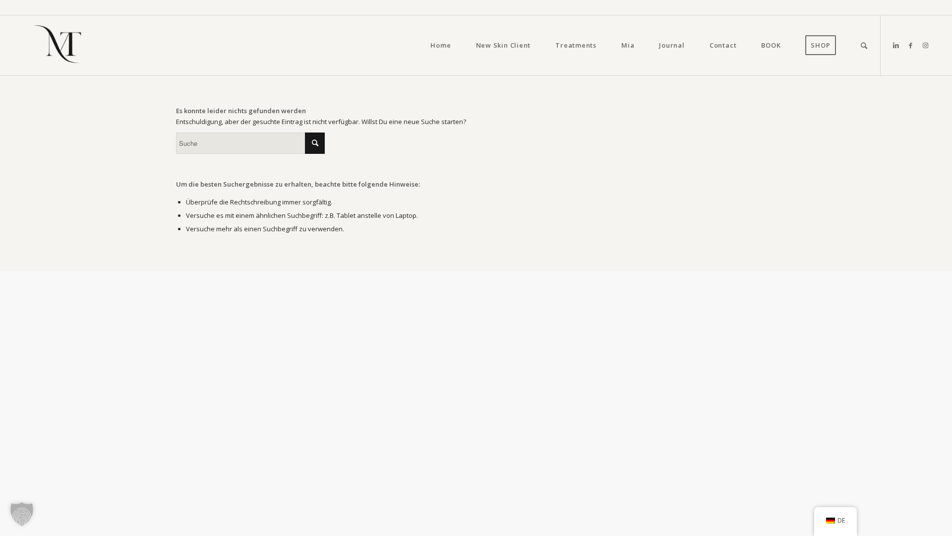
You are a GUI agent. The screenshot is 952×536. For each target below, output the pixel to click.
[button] (22, 514)
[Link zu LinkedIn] (896, 45)
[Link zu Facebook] (910, 45)
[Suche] (864, 45)
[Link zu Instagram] (925, 45)
